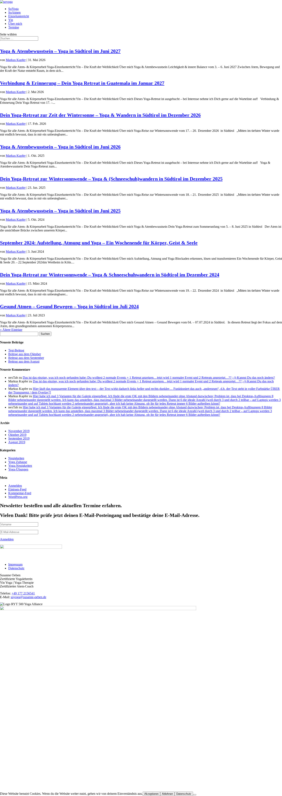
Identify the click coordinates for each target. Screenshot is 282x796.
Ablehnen (167, 793)
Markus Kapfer (16, 60)
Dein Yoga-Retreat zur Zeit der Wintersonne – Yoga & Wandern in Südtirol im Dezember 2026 (100, 115)
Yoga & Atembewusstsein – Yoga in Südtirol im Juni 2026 (60, 147)
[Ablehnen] (194, 794)
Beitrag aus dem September (26, 358)
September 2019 (19, 438)
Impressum (15, 564)
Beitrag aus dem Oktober (24, 354)
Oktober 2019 (17, 434)
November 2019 (19, 431)
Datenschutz (16, 568)
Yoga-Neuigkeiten (20, 465)
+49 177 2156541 (23, 593)
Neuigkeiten (16, 458)
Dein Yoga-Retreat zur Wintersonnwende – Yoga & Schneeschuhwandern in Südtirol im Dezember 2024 (109, 274)
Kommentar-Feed (19, 493)
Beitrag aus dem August (23, 361)
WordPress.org (17, 497)
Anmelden (15, 485)
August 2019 (16, 442)
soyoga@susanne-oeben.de (28, 597)
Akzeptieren (151, 793)
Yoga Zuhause (17, 462)
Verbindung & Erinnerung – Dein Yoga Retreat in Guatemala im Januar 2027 (82, 83)
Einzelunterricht (18, 16)
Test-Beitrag (16, 350)
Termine (13, 27)
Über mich (15, 23)
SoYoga (13, 9)
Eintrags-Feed (17, 489)
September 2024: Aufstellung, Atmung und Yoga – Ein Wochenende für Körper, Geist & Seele (99, 242)
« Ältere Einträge (11, 329)
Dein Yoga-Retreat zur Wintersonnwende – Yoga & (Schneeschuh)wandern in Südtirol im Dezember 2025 (111, 179)
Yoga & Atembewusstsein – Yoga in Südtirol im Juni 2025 (60, 210)
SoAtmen (14, 12)
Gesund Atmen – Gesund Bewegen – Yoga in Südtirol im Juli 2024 (69, 306)
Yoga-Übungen (18, 469)
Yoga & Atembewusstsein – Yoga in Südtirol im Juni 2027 (60, 51)
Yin (10, 20)
